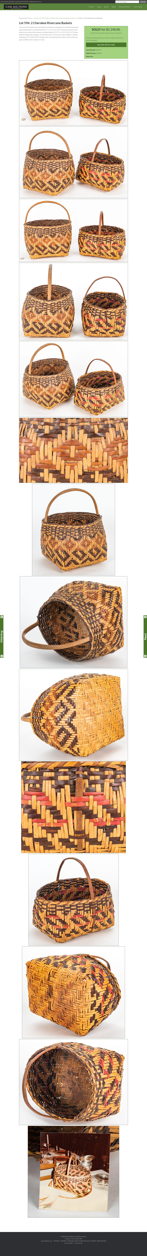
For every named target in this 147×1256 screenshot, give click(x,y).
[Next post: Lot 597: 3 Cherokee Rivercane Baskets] (145, 636)
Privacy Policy (69, 1243)
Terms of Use (78, 1243)
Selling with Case (106, 45)
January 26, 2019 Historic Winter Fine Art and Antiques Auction (54, 18)
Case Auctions (16, 6)
